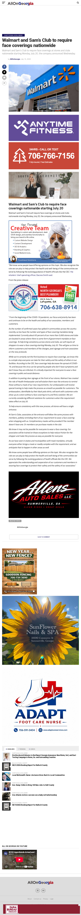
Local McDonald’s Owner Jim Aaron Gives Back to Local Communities (38, 775)
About (30, 899)
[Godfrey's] (44, 168)
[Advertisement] (40, 827)
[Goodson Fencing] (19, 593)
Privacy (45, 899)
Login (51, 899)
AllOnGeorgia (15, 59)
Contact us (37, 899)
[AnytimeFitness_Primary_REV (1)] (44, 140)
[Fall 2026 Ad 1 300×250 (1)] (63, 692)
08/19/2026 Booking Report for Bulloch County (29, 805)
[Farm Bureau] (41, 913)
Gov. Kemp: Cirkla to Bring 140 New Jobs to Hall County (33, 785)
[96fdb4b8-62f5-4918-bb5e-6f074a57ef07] (40, 664)
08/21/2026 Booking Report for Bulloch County (29, 765)
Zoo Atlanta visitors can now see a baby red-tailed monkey (34, 795)
